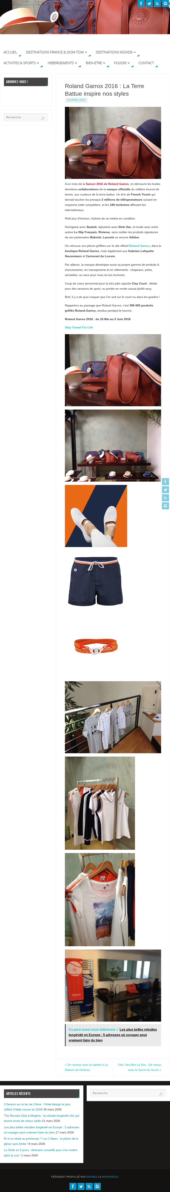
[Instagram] (165, 505)
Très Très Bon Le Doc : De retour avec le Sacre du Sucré (139, 1067)
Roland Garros (139, 245)
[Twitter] (165, 489)
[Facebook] (165, 481)
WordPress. (110, 1176)
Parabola (92, 1176)
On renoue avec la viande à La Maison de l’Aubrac (86, 1067)
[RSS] (165, 497)
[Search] (43, 118)
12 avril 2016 (76, 100)
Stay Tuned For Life (79, 327)
